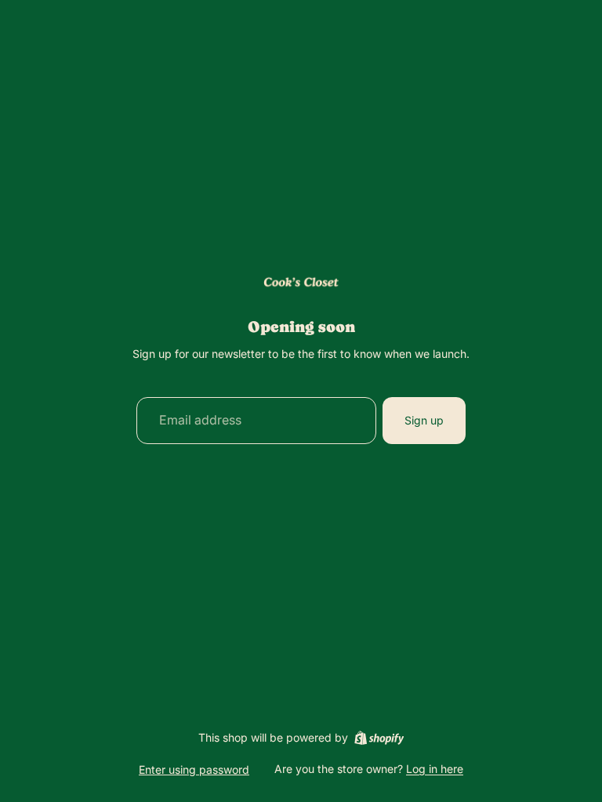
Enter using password (194, 769)
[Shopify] (379, 738)
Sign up (424, 420)
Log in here (434, 768)
